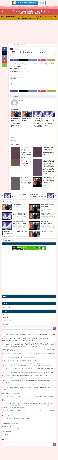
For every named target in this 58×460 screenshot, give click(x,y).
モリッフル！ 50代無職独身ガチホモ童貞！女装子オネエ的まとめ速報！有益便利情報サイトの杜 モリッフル (27, 403)
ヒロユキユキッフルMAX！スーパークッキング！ (13, 420)
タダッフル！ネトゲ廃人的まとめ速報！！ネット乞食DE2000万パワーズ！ (19, 357)
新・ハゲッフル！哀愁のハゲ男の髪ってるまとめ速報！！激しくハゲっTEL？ (19, 360)
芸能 (11, 48)
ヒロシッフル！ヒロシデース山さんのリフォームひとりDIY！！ (16, 418)
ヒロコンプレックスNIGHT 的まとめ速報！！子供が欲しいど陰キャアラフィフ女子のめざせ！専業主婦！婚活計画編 (28, 410)
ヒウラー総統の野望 (6, 431)
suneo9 (54, 54)
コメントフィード (7, 320)
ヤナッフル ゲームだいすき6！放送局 (10, 428)
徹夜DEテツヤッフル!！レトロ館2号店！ (11, 423)
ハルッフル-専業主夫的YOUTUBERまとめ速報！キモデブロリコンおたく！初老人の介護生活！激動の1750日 (26, 375)
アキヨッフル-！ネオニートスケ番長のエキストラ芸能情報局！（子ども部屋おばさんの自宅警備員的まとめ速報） (27, 396)
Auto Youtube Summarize (22, 71)
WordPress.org (6, 324)
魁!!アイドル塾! (5, 434)
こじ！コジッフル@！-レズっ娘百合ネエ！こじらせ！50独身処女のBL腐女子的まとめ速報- (22, 363)
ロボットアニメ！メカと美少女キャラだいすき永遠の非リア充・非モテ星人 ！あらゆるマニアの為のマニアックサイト (28, 372)
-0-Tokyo (13, 140)
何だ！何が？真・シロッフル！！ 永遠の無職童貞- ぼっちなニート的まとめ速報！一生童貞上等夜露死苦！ (27, 365)
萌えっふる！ (5, 412)
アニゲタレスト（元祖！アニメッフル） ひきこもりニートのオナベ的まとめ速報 (20, 377)
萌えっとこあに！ (6, 415)
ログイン (5, 314)
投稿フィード (6, 317)
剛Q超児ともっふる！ (7, 426)
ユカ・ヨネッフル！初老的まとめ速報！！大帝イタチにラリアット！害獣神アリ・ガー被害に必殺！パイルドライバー (28, 384)
